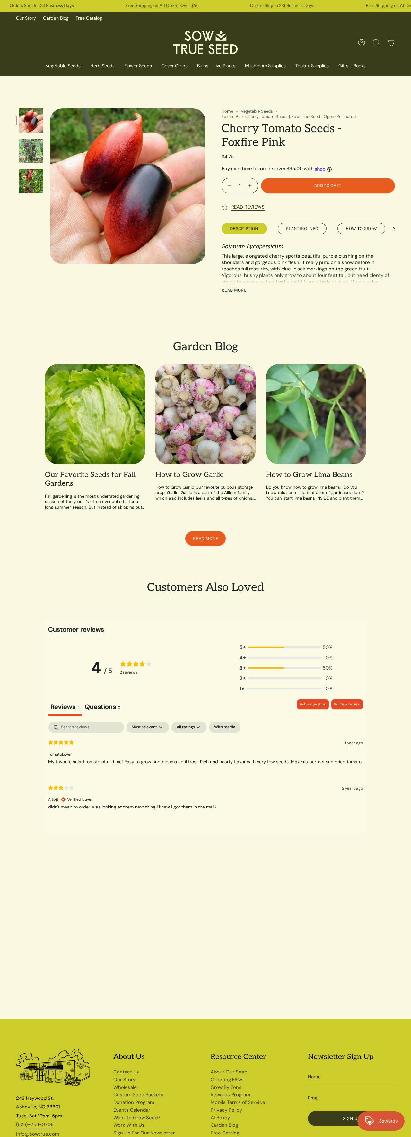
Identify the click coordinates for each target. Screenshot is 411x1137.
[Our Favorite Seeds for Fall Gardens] (95, 414)
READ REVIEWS (248, 207)
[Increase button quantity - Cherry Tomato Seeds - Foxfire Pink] (250, 185)
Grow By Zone (226, 1087)
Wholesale (125, 1087)
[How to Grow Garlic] (205, 414)
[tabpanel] (205, 771)
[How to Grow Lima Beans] (316, 414)
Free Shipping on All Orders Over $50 (162, 5)
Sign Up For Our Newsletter (144, 1133)
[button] (174, 66)
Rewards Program (230, 1094)
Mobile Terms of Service (238, 1102)
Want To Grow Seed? (136, 1118)
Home (227, 111)
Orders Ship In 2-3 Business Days (42, 5)
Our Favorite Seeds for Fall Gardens (90, 479)
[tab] (102, 707)
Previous (49, 186)
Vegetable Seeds (257, 111)
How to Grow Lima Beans (309, 475)
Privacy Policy (226, 1110)
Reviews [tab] (65, 707)
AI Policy (220, 1118)
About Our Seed (229, 1072)
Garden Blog (56, 18)
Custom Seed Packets (138, 1094)
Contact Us (126, 1072)
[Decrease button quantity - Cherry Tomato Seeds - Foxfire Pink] (229, 185)
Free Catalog (89, 18)
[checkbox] (224, 727)
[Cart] (391, 42)
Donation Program (133, 1102)
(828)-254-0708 (35, 1124)
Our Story (26, 18)
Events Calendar (131, 1110)
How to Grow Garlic (189, 475)
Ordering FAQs (227, 1079)
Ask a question (313, 704)
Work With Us (128, 1125)
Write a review (347, 704)
